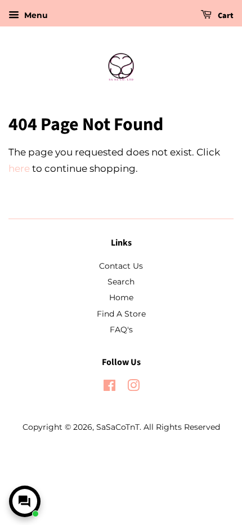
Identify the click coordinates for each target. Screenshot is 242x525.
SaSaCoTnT (118, 427)
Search (121, 282)
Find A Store (121, 314)
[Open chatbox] (25, 501)
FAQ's (121, 329)
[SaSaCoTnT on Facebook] (109, 387)
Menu (35, 15)
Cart (225, 15)
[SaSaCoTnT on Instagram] (133, 387)
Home (121, 297)
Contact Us (121, 266)
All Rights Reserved (182, 427)
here (19, 168)
